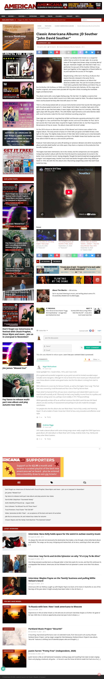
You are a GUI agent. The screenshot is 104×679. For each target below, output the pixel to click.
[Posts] (19, 482)
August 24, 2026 (35, 537)
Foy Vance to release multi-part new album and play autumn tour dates (16, 245)
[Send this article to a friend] (63, 52)
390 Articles (73, 290)
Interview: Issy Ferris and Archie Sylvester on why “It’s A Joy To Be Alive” (64, 556)
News (3, 16)
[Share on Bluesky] (92, 52)
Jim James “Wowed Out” (15, 224)
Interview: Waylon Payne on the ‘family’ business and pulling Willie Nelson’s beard (61, 579)
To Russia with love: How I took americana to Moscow (55, 606)
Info (77, 16)
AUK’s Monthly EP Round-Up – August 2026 (18, 293)
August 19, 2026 (35, 559)
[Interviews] (14, 542)
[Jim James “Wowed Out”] (18, 218)
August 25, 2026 (15, 203)
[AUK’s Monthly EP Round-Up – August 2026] (18, 289)
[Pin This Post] (57, 52)
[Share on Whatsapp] (74, 52)
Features (21, 16)
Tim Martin (52, 47)
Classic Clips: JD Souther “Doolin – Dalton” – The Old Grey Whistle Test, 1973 (90, 244)
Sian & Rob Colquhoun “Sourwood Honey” (15, 269)
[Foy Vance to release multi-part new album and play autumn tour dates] (18, 385)
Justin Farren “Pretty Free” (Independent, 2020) (52, 650)
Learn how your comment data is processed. (78, 355)
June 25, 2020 (34, 609)
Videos (42, 16)
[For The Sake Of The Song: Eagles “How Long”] (46, 235)
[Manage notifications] (99, 674)
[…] (29, 545)
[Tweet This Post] (45, 52)
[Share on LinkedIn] (51, 52)
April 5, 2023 (42, 47)
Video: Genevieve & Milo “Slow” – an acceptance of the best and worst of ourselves (33, 513)
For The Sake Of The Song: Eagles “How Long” (45, 243)
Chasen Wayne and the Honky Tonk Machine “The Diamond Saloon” (28, 520)
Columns (59, 16)
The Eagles (56, 261)
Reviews (11, 16)
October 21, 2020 (35, 654)
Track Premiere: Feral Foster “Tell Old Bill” (19, 510)
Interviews (33, 16)
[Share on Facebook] (39, 52)
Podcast (69, 16)
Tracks (50, 16)
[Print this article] (69, 52)
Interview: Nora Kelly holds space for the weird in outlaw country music (64, 534)
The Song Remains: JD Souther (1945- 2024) (65, 243)
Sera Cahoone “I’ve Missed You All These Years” (21, 506)
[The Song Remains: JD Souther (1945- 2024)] (68, 235)
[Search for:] (91, 20)
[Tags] (51, 482)
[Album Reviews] (14, 636)
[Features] (14, 614)
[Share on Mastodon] (80, 52)
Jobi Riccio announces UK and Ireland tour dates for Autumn (25, 516)
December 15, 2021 (36, 632)
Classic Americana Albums (67, 47)
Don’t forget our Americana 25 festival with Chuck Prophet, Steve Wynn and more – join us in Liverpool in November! (18, 197)
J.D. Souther (46, 261)
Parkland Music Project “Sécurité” (45, 628)
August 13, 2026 (35, 584)
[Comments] (84, 482)
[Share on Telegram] (86, 52)
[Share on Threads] (98, 52)
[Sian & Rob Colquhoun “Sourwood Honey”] (18, 265)
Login (99, 330)
